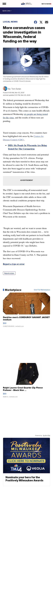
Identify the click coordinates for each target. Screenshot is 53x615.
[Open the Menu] (4, 4)
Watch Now (46, 4)
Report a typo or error (14, 264)
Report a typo (9, 273)
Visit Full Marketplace (42, 290)
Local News (10, 21)
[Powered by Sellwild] (46, 435)
